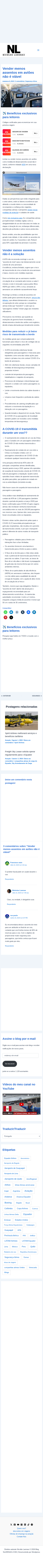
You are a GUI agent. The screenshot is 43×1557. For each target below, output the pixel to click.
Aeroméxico (25, 1158)
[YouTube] (18, 1525)
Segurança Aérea (31, 81)
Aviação (8, 740)
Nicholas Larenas (19, 890)
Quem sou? (21, 1528)
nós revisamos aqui (15, 218)
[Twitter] (11, 1525)
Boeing (8, 1202)
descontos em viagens (21, 1531)
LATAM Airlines (10, 1241)
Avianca (8, 1197)
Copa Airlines (22, 1208)
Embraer (7, 1220)
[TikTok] (28, 1525)
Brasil (28, 1203)
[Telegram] (32, 1525)
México (15, 1247)
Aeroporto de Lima (11, 1173)
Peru (24, 1247)
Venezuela (33, 1267)
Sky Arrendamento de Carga (22, 763)
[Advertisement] (21, 21)
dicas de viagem (10, 1262)
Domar (26, 1257)
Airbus (7, 1185)
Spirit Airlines (19, 742)
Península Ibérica (11, 1235)
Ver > (35, 133)
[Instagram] (22, 1525)
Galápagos (30, 1225)
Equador (27, 1214)
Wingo (6, 1272)
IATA (23, 165)
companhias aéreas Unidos (14, 1267)
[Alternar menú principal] (38, 50)
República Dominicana (28, 1252)
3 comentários (19, 81)
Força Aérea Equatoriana (13, 1225)
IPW (24, 1235)
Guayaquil (8, 1230)
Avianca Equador (24, 1197)
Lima (6, 1247)
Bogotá (19, 1203)
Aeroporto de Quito (13, 1179)
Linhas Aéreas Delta (11, 1214)
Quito (32, 1246)
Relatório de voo (10, 1252)
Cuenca (35, 1208)
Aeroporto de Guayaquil (14, 1168)
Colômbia (8, 1208)
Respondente (9, 879)
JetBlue (32, 1235)
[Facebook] (15, 1525)
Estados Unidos (21, 1220)
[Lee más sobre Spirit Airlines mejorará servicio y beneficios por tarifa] (21, 721)
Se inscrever (10, 1064)
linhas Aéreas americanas (24, 1185)
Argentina (16, 1191)
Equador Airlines (10, 1158)
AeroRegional (31, 1179)
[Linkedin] (25, 1525)
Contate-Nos (21, 1537)
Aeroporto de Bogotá (11, 1163)
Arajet (6, 1191)
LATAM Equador (28, 1241)
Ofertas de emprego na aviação (21, 1534)
